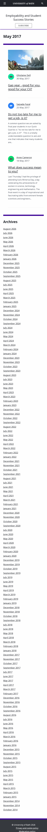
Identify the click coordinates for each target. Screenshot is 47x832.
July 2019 (7, 577)
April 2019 (8, 590)
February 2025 (10, 301)
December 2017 (11, 654)
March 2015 (9, 788)
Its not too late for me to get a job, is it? (24, 116)
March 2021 (9, 499)
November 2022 (11, 413)
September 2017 (11, 667)
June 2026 (8, 237)
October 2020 (10, 521)
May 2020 (8, 538)
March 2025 (9, 297)
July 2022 (7, 431)
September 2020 (11, 525)
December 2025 (11, 263)
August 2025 (9, 280)
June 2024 (8, 332)
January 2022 (9, 456)
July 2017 (7, 672)
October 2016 (10, 706)
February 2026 (10, 254)
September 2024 (11, 323)
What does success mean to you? (24, 169)
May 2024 (8, 336)
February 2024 (10, 349)
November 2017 (11, 659)
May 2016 (8, 728)
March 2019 (9, 594)
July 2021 (7, 482)
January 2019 (9, 603)
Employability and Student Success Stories (23, 17)
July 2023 (7, 379)
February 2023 (10, 401)
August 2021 (9, 478)
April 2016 (8, 732)
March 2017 (9, 689)
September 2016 (11, 710)
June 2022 (8, 435)
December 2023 (11, 357)
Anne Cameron (24, 157)
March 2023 (9, 396)
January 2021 (9, 508)
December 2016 (11, 697)
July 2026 (7, 233)
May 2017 (8, 680)
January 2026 (9, 258)
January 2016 (9, 745)
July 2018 (7, 624)
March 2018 (9, 641)
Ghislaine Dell (24, 75)
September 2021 (11, 474)
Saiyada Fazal (23, 104)
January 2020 (9, 555)
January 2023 (9, 405)
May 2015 (8, 779)
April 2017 (8, 685)
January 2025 (9, 306)
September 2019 (11, 573)
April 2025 (8, 293)
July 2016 (7, 719)
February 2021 (10, 504)
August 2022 (9, 426)
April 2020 (8, 542)
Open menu (4, 3)
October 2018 (10, 616)
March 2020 (9, 547)
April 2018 (8, 637)
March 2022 (9, 448)
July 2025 (7, 284)
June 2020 (8, 534)
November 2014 (11, 805)
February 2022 (10, 452)
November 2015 (11, 753)
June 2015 (8, 775)
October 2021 (10, 469)
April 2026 (8, 246)
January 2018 (9, 650)
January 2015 (9, 796)
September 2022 (11, 422)
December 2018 (11, 607)
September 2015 (11, 762)
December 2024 (11, 310)
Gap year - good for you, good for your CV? (24, 87)
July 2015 (7, 771)
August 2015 (9, 766)
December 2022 (11, 409)
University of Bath (23, 3)
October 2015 (10, 758)
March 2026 (9, 250)
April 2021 (8, 495)
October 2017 (10, 663)
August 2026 (9, 228)
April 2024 (8, 340)
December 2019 (11, 560)
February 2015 (10, 792)
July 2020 (7, 530)
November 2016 (11, 702)
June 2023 (8, 383)
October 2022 (10, 418)
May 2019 (8, 585)
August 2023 (9, 375)
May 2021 (8, 491)
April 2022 (8, 444)
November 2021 (11, 465)
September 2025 (11, 276)
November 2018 (11, 611)
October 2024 (10, 319)
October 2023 (10, 366)
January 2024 (9, 353)
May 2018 (8, 633)
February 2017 (10, 693)
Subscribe (23, 25)
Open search (42, 3)
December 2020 (11, 512)
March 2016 (9, 736)
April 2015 (8, 783)
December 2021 (11, 461)
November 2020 (11, 517)
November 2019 (11, 564)
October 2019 (10, 568)
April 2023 (8, 392)
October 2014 (10, 809)
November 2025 (11, 267)
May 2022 (8, 439)
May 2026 (8, 241)
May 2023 (8, 388)
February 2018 (10, 646)
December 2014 (11, 801)
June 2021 (8, 487)
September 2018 (11, 620)
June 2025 (8, 289)
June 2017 (8, 676)
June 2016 (8, 723)
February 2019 (10, 598)
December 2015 (11, 749)
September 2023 (11, 370)
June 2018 (8, 629)
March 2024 (9, 345)
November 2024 (11, 314)
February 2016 (10, 740)
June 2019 (8, 581)
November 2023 (11, 362)
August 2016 (9, 715)
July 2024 (7, 327)
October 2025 (10, 271)
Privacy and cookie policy (27, 828)
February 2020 (10, 551)
